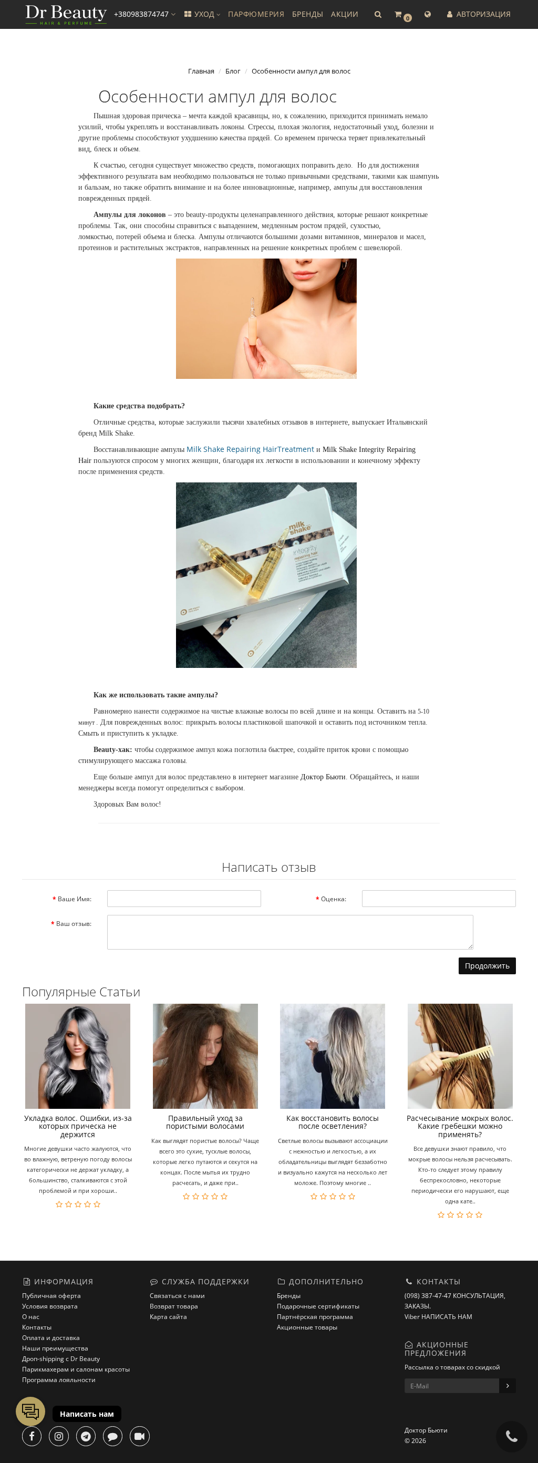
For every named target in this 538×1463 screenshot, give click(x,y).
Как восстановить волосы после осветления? (332, 1122)
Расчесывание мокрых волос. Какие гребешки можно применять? (460, 1126)
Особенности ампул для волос (301, 71)
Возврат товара (174, 1306)
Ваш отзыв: (73, 923)
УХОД (204, 14)
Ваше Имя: (74, 898)
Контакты (36, 1327)
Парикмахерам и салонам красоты (76, 1369)
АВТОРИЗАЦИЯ (482, 14)
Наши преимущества (55, 1348)
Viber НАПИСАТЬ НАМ (438, 1316)
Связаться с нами (177, 1295)
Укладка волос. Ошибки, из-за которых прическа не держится (78, 1126)
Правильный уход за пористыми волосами (205, 1122)
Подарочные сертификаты (318, 1306)
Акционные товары (307, 1327)
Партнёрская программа (315, 1316)
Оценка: (333, 898)
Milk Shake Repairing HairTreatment (250, 449)
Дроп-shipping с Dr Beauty (61, 1358)
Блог (233, 71)
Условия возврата (50, 1306)
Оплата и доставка (51, 1337)
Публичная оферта (51, 1295)
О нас (30, 1316)
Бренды (289, 1295)
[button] (378, 14)
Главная (201, 71)
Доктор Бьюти (323, 777)
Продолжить (487, 966)
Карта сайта (168, 1316)
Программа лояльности (59, 1379)
